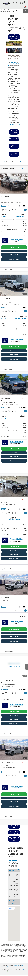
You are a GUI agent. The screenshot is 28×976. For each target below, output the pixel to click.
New (1, 11)
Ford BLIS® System (14, 826)
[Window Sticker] (25, 210)
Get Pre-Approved (14, 251)
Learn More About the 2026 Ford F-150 (14, 36)
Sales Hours (11, 870)
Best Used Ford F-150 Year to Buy (14, 838)
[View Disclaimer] (15, 209)
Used (4, 11)
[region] (14, 229)
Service (8, 11)
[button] (13, 11)
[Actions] (25, 196)
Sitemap (15, 965)
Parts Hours (11, 903)
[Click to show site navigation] (25, 11)
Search (21, 161)
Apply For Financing (14, 146)
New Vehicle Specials (14, 154)
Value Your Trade (14, 139)
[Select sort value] (25, 168)
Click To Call (14, 255)
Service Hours (12, 900)
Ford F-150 (13, 62)
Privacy (18, 965)
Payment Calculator (14, 131)
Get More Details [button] (14, 247)
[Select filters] (23, 168)
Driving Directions (13, 860)
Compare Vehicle (8, 269)
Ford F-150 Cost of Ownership (14, 832)
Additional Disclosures (11, 966)
